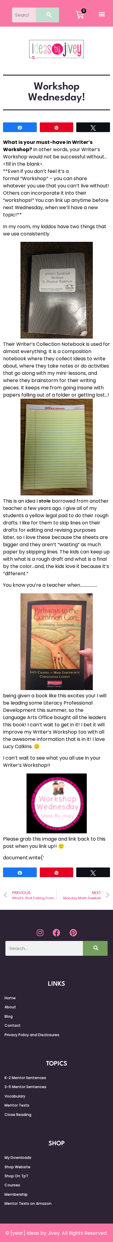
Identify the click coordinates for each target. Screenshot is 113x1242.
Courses (12, 1185)
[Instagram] (40, 932)
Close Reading (18, 1114)
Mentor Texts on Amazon (28, 1203)
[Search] (47, 15)
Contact (12, 1025)
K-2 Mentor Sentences (25, 1077)
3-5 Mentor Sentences (25, 1086)
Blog (9, 1016)
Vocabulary (15, 1096)
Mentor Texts (17, 1105)
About (10, 1007)
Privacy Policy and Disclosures (32, 1034)
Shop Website (17, 1166)
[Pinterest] (73, 932)
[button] (102, 14)
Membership (16, 1194)
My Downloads (18, 1157)
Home (10, 997)
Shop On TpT (16, 1176)
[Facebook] (56, 932)
